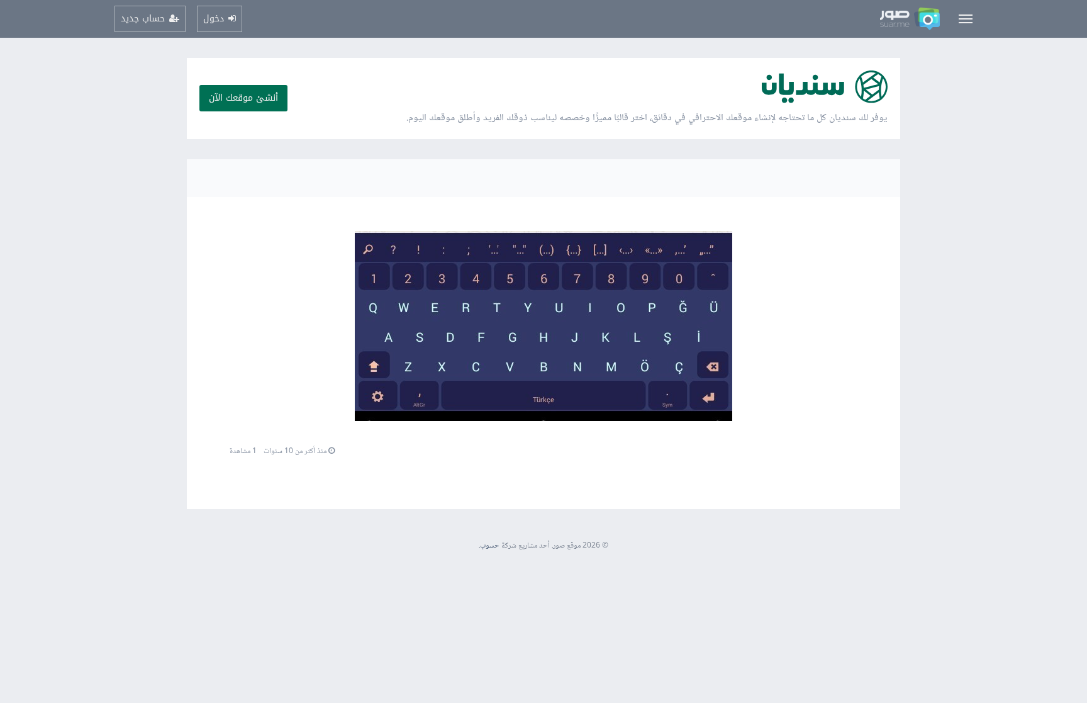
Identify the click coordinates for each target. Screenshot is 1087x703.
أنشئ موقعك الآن (243, 97)
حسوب (489, 546)
